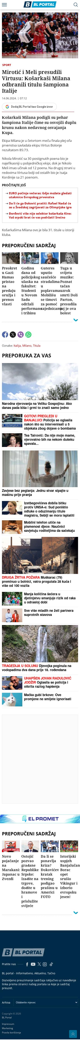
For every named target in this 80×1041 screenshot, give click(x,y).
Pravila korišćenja (11, 1032)
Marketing (7, 1028)
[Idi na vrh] (73, 1034)
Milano (26, 345)
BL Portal (7, 1017)
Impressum (8, 1024)
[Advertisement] (40, 759)
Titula (36, 345)
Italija (17, 345)
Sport (6, 65)
